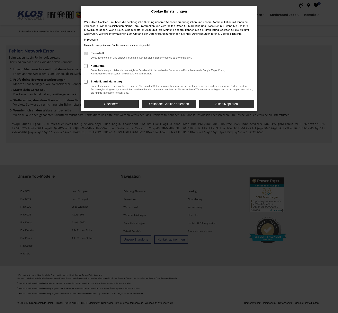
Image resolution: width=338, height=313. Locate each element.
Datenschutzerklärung (205, 33)
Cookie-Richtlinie (231, 33)
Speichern (111, 104)
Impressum (91, 39)
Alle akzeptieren (226, 104)
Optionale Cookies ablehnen (169, 104)
